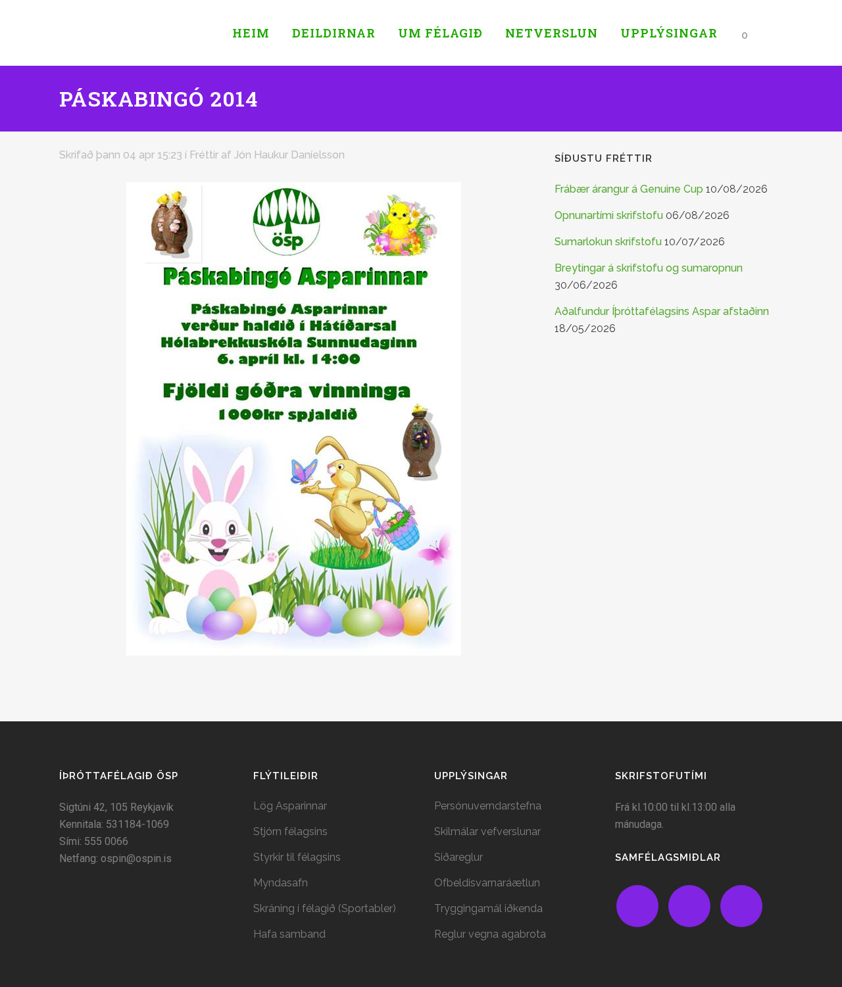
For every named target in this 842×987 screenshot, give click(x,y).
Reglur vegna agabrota (490, 934)
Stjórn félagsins (290, 831)
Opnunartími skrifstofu (609, 215)
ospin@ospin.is (136, 858)
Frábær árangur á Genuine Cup (629, 189)
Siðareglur (458, 857)
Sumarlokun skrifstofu (608, 241)
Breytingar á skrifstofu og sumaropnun (649, 268)
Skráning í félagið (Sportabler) (324, 908)
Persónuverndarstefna (487, 806)
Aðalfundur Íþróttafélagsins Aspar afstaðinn (662, 311)
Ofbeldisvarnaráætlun (487, 883)
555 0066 (106, 841)
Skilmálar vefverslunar (487, 831)
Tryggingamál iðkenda (488, 908)
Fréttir (203, 155)
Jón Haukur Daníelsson (289, 155)
